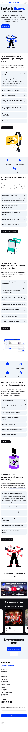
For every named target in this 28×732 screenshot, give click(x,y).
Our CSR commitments (6, 692)
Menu (2, 2)
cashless (6, 67)
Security (3, 695)
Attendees (3, 690)
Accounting (4, 689)
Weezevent (14, 2)
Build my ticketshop (14, 649)
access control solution (10, 184)
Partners (3, 687)
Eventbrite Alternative (6, 686)
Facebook (8, 702)
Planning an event (5, 684)
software (14, 274)
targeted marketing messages (17, 487)
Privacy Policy (4, 679)
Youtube (11, 702)
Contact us (5, 26)
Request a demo (7, 128)
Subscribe (14, 715)
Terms (2, 677)
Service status (4, 681)
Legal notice (4, 676)
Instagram (4, 702)
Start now (6, 328)
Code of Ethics (4, 694)
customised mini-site (12, 287)
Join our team (4, 671)
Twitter (6, 702)
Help (2, 674)
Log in (25, 2)
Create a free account (10, 231)
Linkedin (2, 702)
